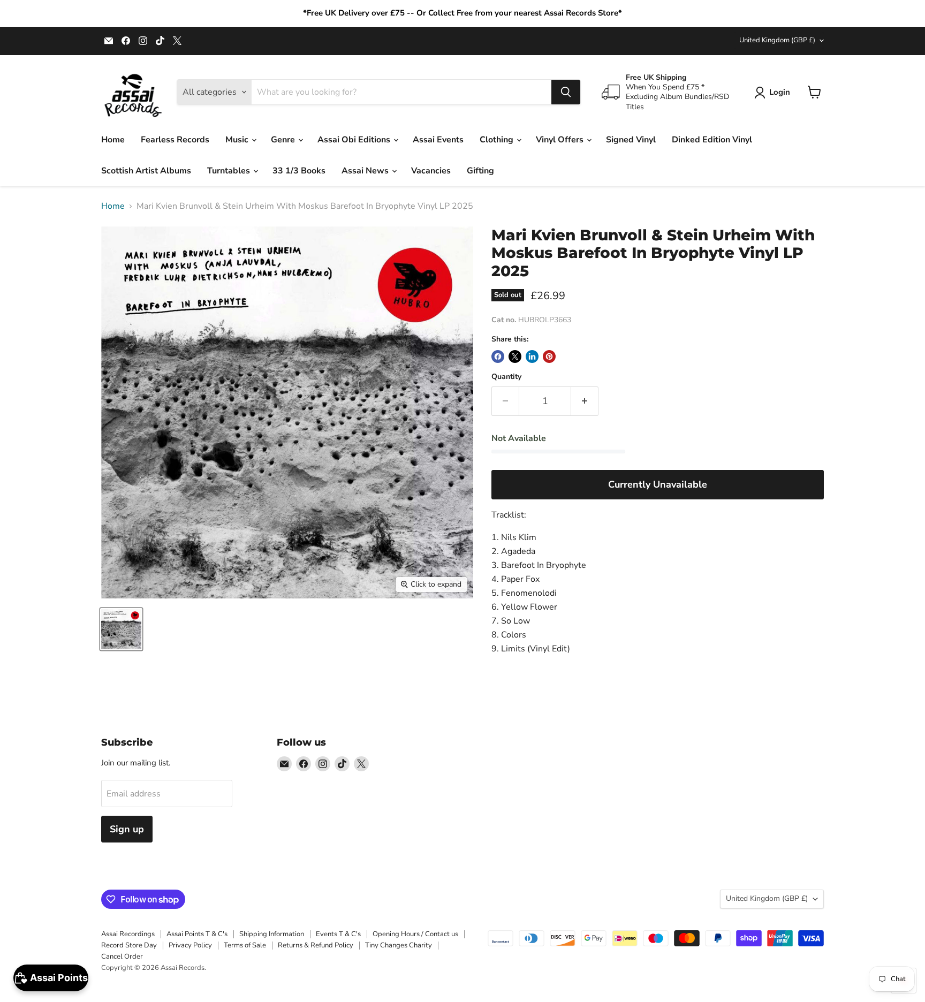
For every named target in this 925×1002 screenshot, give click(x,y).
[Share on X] (515, 356)
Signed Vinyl (631, 140)
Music (238, 140)
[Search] (565, 92)
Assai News (366, 171)
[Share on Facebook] (497, 356)
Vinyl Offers (561, 140)
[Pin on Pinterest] (549, 356)
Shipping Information (271, 934)
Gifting (480, 171)
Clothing (497, 140)
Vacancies (431, 171)
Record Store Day (129, 945)
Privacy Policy (190, 945)
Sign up (127, 829)
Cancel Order (122, 956)
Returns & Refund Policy (315, 945)
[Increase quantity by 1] (584, 401)
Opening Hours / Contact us (415, 934)
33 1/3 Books (298, 171)
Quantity (506, 377)
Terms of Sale (245, 945)
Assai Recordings (128, 934)
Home (113, 140)
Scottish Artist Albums (146, 171)
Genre (284, 140)
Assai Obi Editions (354, 140)
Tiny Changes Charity (398, 945)
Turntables (229, 171)
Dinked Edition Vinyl (712, 140)
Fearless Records (175, 140)
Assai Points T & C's (197, 934)
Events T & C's (338, 934)
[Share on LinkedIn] (532, 356)
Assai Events (438, 140)
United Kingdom (777, 40)
